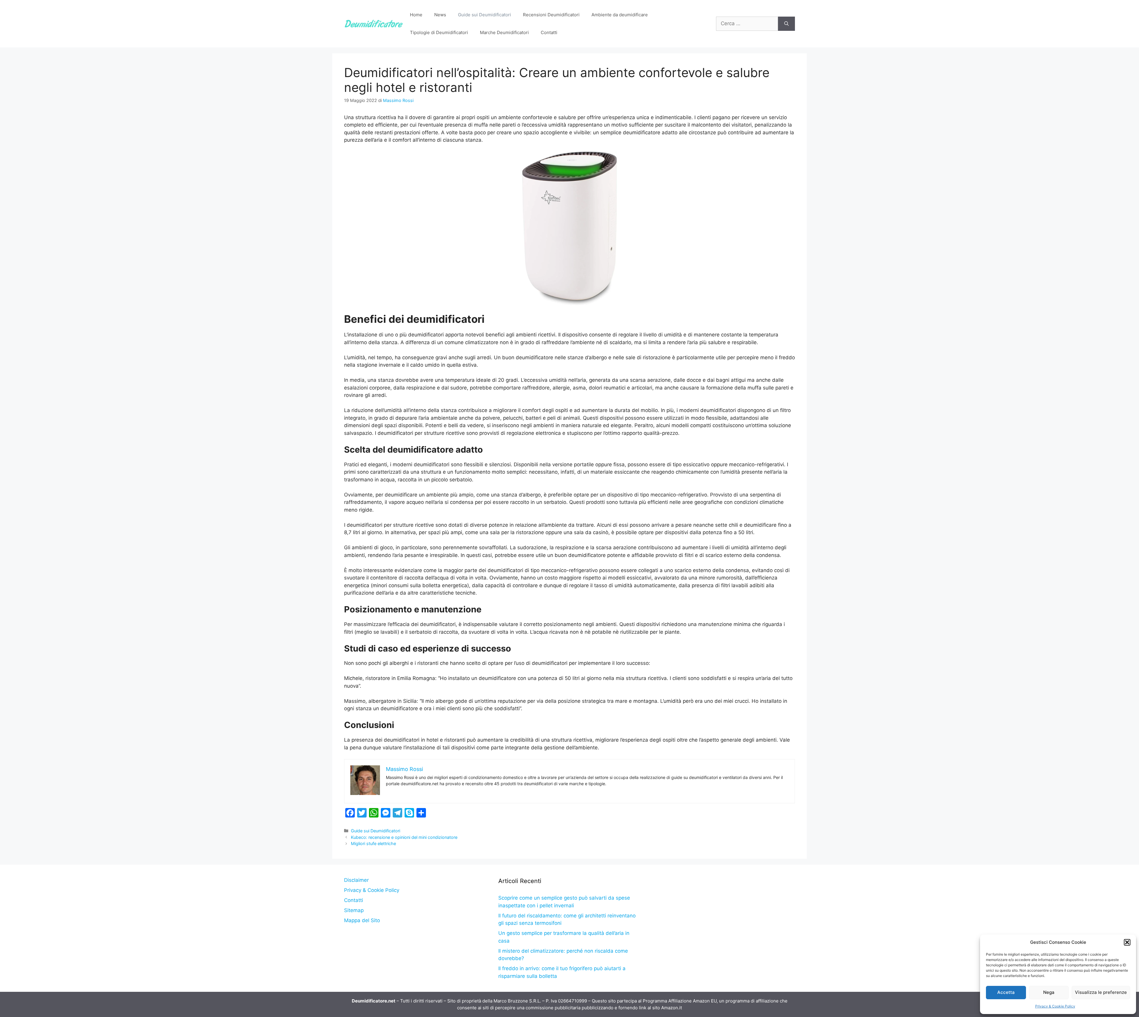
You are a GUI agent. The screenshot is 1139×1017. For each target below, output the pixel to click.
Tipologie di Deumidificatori (439, 32)
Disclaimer (356, 880)
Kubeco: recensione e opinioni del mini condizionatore (404, 837)
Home (416, 14)
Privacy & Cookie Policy (1055, 1006)
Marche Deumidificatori (504, 32)
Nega (1048, 992)
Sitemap (354, 910)
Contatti (549, 32)
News (440, 14)
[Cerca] (786, 24)
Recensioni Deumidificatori (551, 14)
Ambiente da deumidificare (619, 14)
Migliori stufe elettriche (373, 843)
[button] (1127, 942)
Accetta (1006, 992)
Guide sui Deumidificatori (484, 14)
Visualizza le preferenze (1101, 992)
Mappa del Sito (362, 920)
